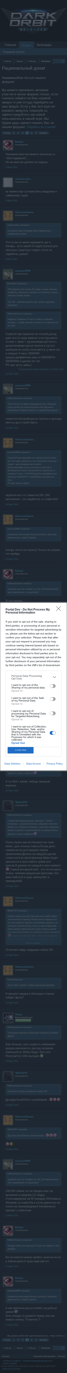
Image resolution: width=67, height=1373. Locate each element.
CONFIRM (20, 750)
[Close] (59, 609)
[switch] (53, 686)
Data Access (33, 763)
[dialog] (33, 686)
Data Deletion (12, 763)
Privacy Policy (55, 763)
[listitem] (33, 677)
